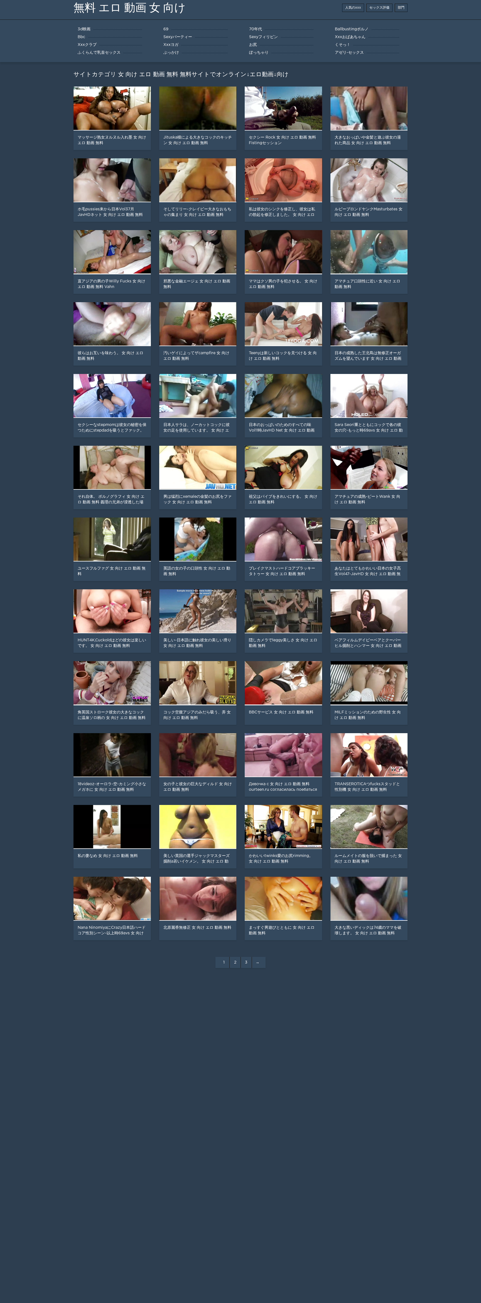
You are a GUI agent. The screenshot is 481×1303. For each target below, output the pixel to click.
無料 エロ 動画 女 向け (129, 7)
